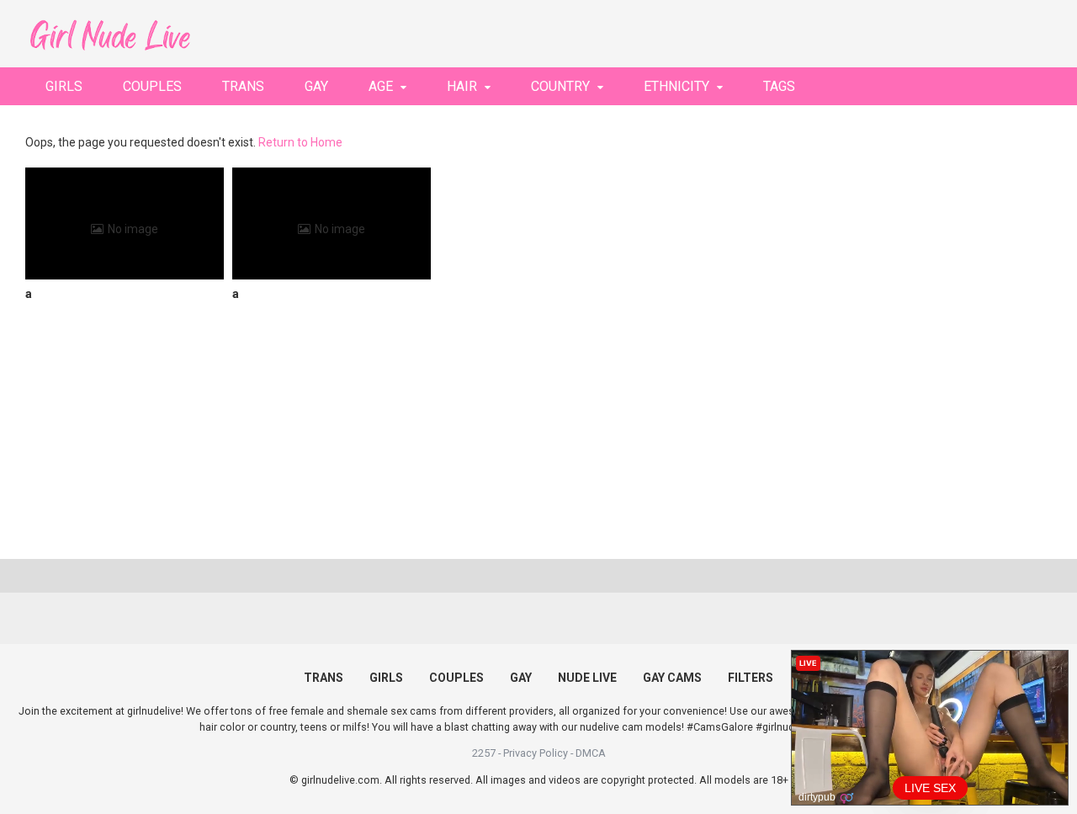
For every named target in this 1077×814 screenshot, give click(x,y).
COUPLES (152, 86)
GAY (316, 86)
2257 (484, 753)
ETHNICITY (676, 86)
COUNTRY (560, 86)
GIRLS (63, 86)
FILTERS (750, 677)
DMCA (591, 753)
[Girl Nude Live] (109, 33)
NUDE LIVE (587, 677)
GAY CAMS (672, 677)
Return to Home (300, 142)
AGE (381, 86)
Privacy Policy (535, 753)
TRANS (243, 86)
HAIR (462, 86)
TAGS (779, 86)
